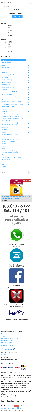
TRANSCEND (16, 16)
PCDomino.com (6, 2)
